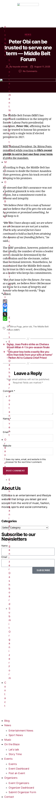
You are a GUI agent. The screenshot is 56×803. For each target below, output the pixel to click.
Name (7, 418)
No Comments (30, 71)
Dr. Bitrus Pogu (14, 326)
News (7, 725)
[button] (0, 715)
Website (7, 445)
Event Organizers (10, 506)
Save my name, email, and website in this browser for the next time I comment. (26, 460)
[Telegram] (28, 310)
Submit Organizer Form (10, 643)
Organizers (10, 777)
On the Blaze (12, 744)
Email (6, 432)
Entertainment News (10, 91)
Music (5, 170)
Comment (9, 391)
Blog (7, 720)
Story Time (10, 273)
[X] (28, 314)
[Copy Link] (28, 301)
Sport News (16, 735)
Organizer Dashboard (21, 787)
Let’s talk (9, 238)
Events (8, 758)
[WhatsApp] (28, 318)
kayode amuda (20, 66)
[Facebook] (28, 306)
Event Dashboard (19, 768)
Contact (5, 694)
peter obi (27, 326)
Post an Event (9, 415)
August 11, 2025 (42, 66)
